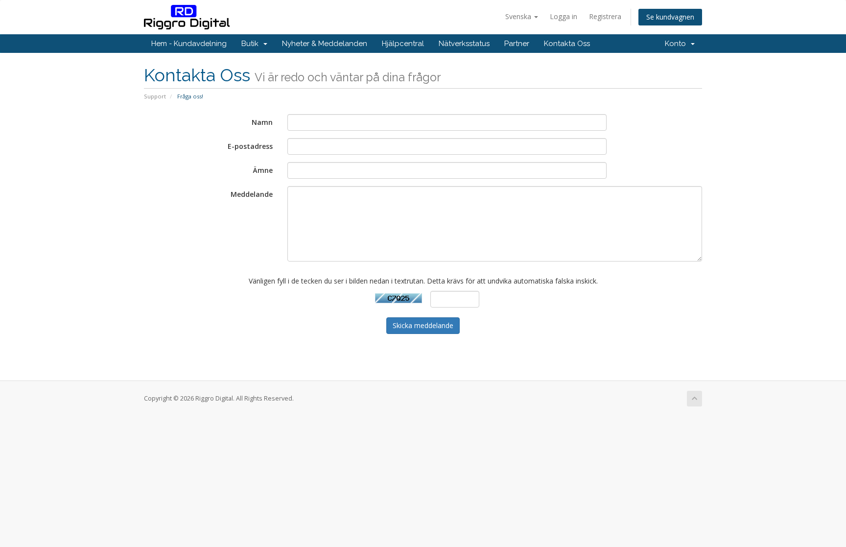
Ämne (263, 170)
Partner (516, 43)
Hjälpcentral (403, 43)
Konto (677, 43)
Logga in (563, 16)
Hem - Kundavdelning (189, 43)
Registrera (605, 16)
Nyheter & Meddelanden (324, 43)
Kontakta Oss (567, 43)
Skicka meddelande (423, 325)
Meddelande (252, 194)
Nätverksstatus (464, 43)
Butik (251, 43)
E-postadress (250, 146)
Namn (262, 122)
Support (155, 96)
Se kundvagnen (670, 17)
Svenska (519, 16)
